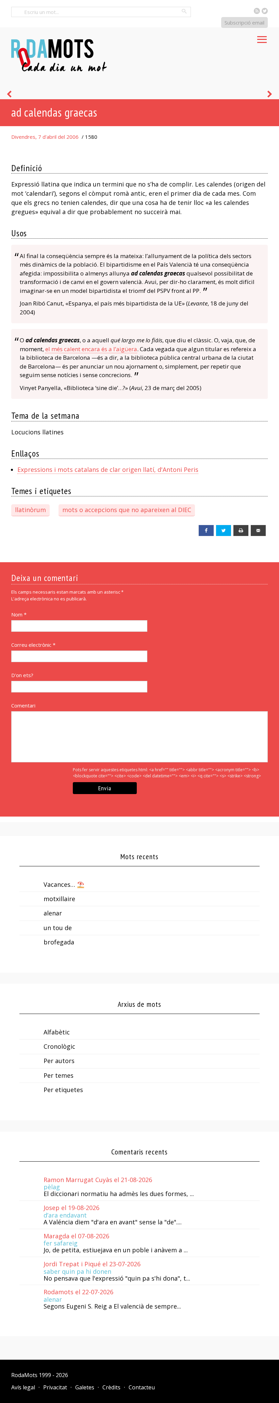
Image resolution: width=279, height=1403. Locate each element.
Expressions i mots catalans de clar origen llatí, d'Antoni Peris (107, 469)
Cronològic (59, 1046)
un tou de (58, 928)
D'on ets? (22, 675)
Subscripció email (244, 22)
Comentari (23, 705)
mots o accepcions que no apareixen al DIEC (126, 510)
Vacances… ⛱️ (64, 884)
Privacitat (55, 1387)
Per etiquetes (63, 1090)
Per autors (59, 1061)
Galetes (84, 1387)
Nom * (19, 614)
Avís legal (23, 1387)
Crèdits (111, 1387)
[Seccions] (262, 37)
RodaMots (24, 1375)
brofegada (59, 942)
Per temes (58, 1075)
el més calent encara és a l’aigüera (91, 349)
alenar (53, 913)
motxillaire (59, 899)
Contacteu (142, 1387)
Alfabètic (57, 1032)
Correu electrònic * (33, 644)
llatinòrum (30, 510)
